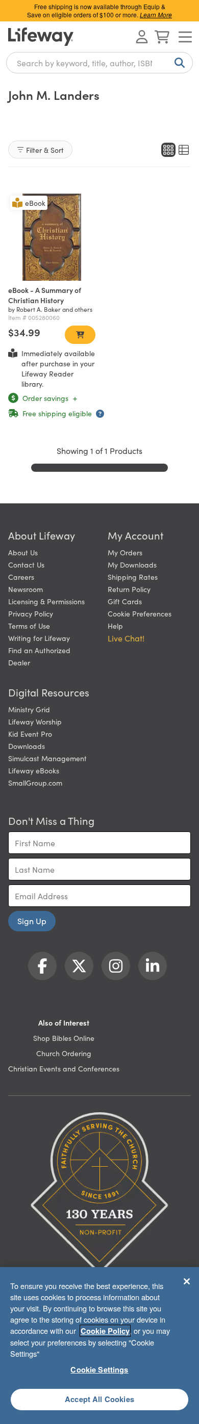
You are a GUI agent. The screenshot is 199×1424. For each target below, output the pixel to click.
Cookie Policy (105, 1331)
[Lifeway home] (40, 37)
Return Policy (129, 589)
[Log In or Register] (141, 36)
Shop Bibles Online (63, 1038)
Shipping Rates (133, 577)
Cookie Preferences (139, 613)
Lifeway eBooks (33, 770)
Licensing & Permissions (46, 601)
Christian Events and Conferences (63, 1068)
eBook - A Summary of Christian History (44, 295)
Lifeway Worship (35, 721)
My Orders (125, 552)
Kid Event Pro (30, 734)
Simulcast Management (47, 758)
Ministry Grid (29, 709)
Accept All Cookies (99, 1399)
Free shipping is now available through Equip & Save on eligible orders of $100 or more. (99, 10)
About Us (23, 552)
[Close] (187, 1281)
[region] (99, 1345)
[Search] (177, 62)
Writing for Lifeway (39, 638)
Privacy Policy (30, 613)
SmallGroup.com (35, 782)
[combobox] (99, 62)
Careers (21, 577)
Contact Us (26, 564)
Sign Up (31, 920)
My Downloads (132, 564)
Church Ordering (63, 1053)
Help (115, 626)
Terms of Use (29, 626)
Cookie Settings (99, 1369)
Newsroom (25, 589)
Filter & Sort (45, 150)
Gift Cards (125, 601)
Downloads (26, 746)
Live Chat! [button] (126, 637)
